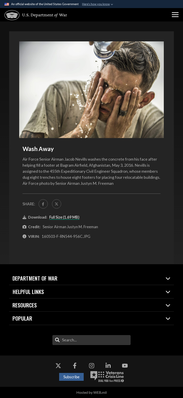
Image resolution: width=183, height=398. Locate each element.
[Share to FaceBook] (43, 204)
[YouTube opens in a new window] (124, 365)
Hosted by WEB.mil (91, 392)
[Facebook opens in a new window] (74, 365)
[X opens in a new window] (58, 365)
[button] (175, 14)
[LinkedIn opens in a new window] (108, 365)
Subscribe (71, 377)
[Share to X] (56, 204)
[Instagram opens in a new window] (91, 365)
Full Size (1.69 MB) (64, 217)
